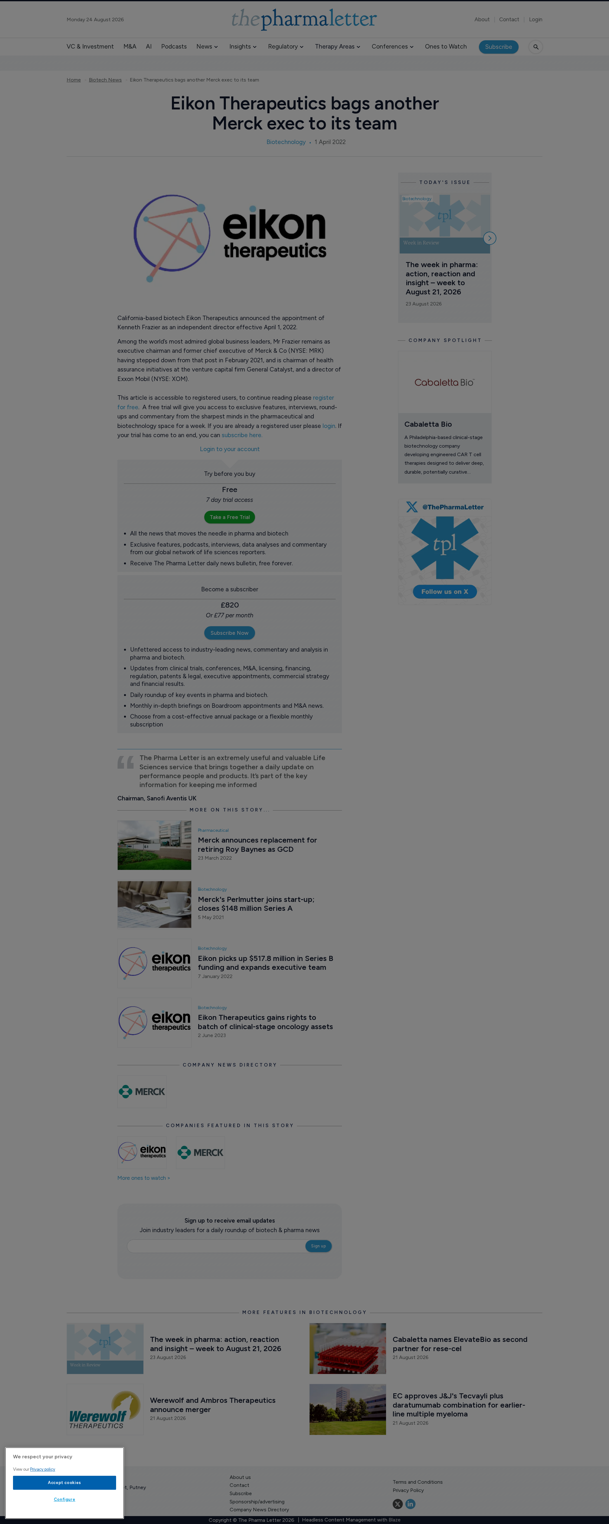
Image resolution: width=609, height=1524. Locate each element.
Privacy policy (42, 1469)
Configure (64, 1499)
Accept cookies (64, 1482)
